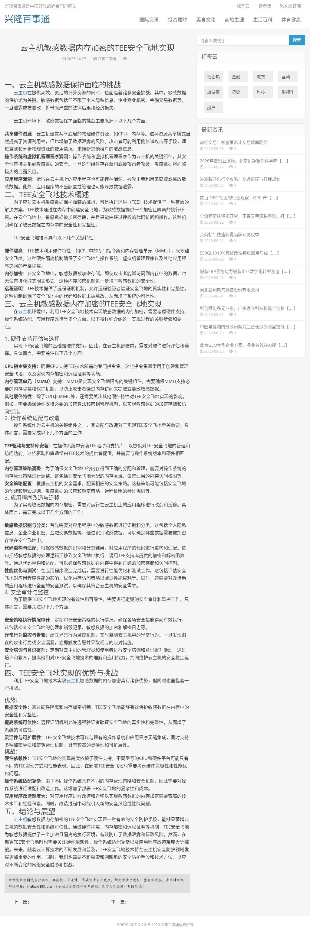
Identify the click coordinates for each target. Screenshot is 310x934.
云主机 (20, 92)
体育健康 (291, 19)
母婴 (236, 93)
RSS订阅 (292, 6)
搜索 (297, 40)
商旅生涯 (234, 19)
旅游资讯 (213, 93)
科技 (261, 93)
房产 (211, 109)
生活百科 (262, 19)
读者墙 (265, 6)
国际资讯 (149, 19)
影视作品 (288, 93)
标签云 (243, 6)
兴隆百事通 (27, 18)
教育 (261, 78)
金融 (236, 78)
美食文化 (206, 19)
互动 (286, 78)
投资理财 (177, 19)
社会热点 (213, 78)
